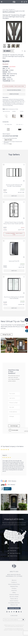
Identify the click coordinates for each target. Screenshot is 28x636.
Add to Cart (14, 195)
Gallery (14, 592)
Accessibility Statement (14, 602)
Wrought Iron (11, 9)
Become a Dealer (14, 596)
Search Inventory (14, 600)
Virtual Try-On (7, 334)
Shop (7, 9)
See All (4, 508)
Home (4, 9)
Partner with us (14, 598)
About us (14, 580)
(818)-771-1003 (8, 139)
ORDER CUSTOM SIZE (14, 94)
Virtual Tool (14, 590)
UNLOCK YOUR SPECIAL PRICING (14, 90)
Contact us (14, 582)
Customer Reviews (14, 594)
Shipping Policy (14, 586)
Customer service (14, 608)
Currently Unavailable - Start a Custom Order (14, 86)
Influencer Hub (14, 604)
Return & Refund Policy (14, 584)
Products (14, 588)
